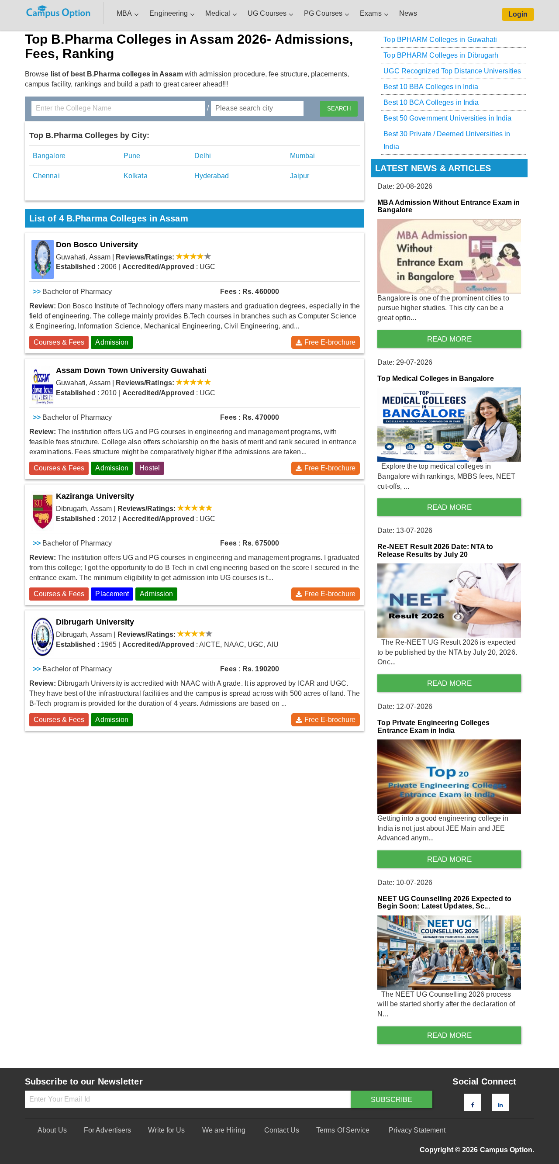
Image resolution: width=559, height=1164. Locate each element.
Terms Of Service (343, 1130)
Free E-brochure (330, 342)
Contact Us (281, 1130)
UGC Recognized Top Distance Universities (452, 71)
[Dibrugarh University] (42, 637)
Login (518, 14)
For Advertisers (107, 1130)
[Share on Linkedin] (500, 1105)
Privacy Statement (417, 1130)
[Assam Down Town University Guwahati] (42, 385)
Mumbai (302, 155)
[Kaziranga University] (42, 511)
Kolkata (136, 176)
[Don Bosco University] (42, 259)
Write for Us (166, 1130)
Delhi (202, 155)
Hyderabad (211, 176)
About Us (52, 1130)
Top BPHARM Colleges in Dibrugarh (440, 55)
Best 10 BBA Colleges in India (430, 86)
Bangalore (49, 155)
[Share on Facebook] (472, 1105)
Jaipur (300, 176)
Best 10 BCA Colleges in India (431, 102)
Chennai (46, 176)
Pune (132, 155)
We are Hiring (223, 1130)
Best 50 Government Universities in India (447, 118)
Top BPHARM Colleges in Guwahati (440, 39)
